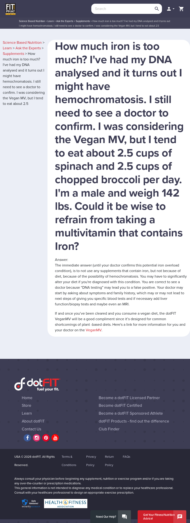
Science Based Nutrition (32, 21)
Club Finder (109, 429)
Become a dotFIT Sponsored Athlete (131, 413)
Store (26, 405)
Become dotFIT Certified (120, 405)
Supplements (83, 21)
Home (27, 397)
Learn (51, 21)
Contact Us (31, 429)
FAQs (126, 457)
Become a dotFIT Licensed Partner (129, 397)
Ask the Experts (64, 21)
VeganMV (93, 330)
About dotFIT (33, 421)
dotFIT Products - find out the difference (134, 421)
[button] (170, 8)
